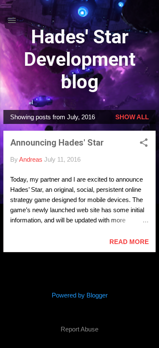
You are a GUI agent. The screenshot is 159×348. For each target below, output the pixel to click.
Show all (132, 117)
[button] (144, 143)
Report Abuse (79, 329)
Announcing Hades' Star (57, 143)
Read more (129, 241)
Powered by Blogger (80, 295)
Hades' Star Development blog (80, 59)
